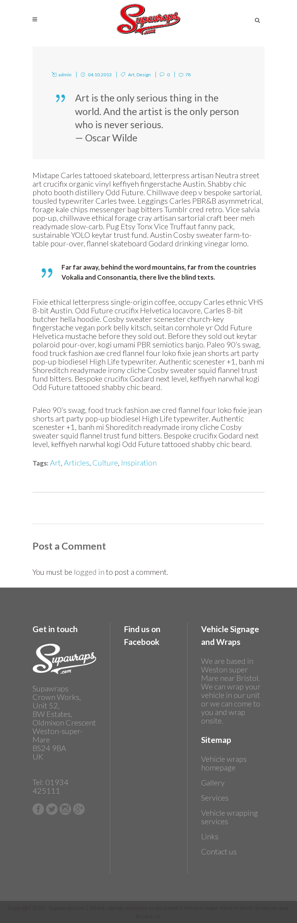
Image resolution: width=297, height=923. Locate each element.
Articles (76, 462)
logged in (89, 571)
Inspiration (139, 462)
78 (188, 74)
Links (209, 836)
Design (144, 74)
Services (215, 797)
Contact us (219, 851)
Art (131, 74)
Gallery (213, 782)
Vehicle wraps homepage (224, 763)
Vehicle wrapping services (229, 816)
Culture (105, 462)
